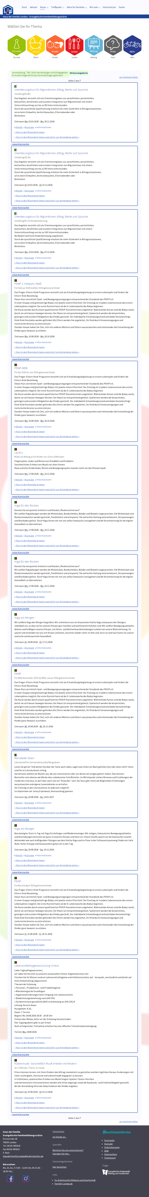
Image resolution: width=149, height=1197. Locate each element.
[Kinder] (55, 45)
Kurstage (29, 127)
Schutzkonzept (112, 1147)
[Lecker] (74, 45)
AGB (106, 1150)
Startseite (109, 1140)
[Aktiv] (132, 45)
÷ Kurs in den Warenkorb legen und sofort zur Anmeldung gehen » (46, 137)
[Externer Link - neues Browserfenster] (10, 1178)
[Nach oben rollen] (142, 1190)
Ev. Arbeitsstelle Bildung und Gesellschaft (75, 1180)
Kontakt (108, 1143)
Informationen (43, 127)
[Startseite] (8, 7)
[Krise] (113, 45)
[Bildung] (94, 45)
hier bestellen (59, 1166)
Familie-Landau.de (64, 1183)
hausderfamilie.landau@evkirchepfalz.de (23, 1156)
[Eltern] (36, 45)
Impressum (110, 1157)
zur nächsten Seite (128, 77)
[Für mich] (17, 45)
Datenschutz (110, 1154)
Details (19, 127)
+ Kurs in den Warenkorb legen (29, 132)
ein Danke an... (59, 1136)
